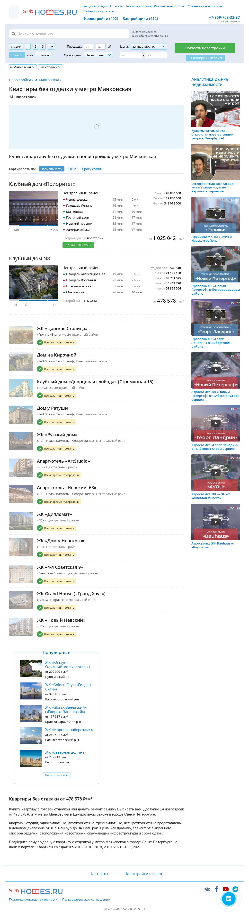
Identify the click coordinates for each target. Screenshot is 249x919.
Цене (72, 169)
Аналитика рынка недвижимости (209, 82)
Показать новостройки (205, 48)
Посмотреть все (56, 775)
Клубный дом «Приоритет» (42, 184)
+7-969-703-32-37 (224, 17)
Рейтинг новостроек (169, 6)
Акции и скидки (95, 6)
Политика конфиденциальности (33, 900)
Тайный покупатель (99, 11)
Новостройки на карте (144, 873)
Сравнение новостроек (205, 6)
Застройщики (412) (140, 18)
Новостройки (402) (101, 18)
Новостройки (20, 79)
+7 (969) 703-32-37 (78, 245)
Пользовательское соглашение (86, 900)
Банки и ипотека (138, 6)
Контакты (99, 873)
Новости (116, 6)
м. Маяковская (47, 79)
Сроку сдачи (91, 169)
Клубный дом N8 (29, 258)
